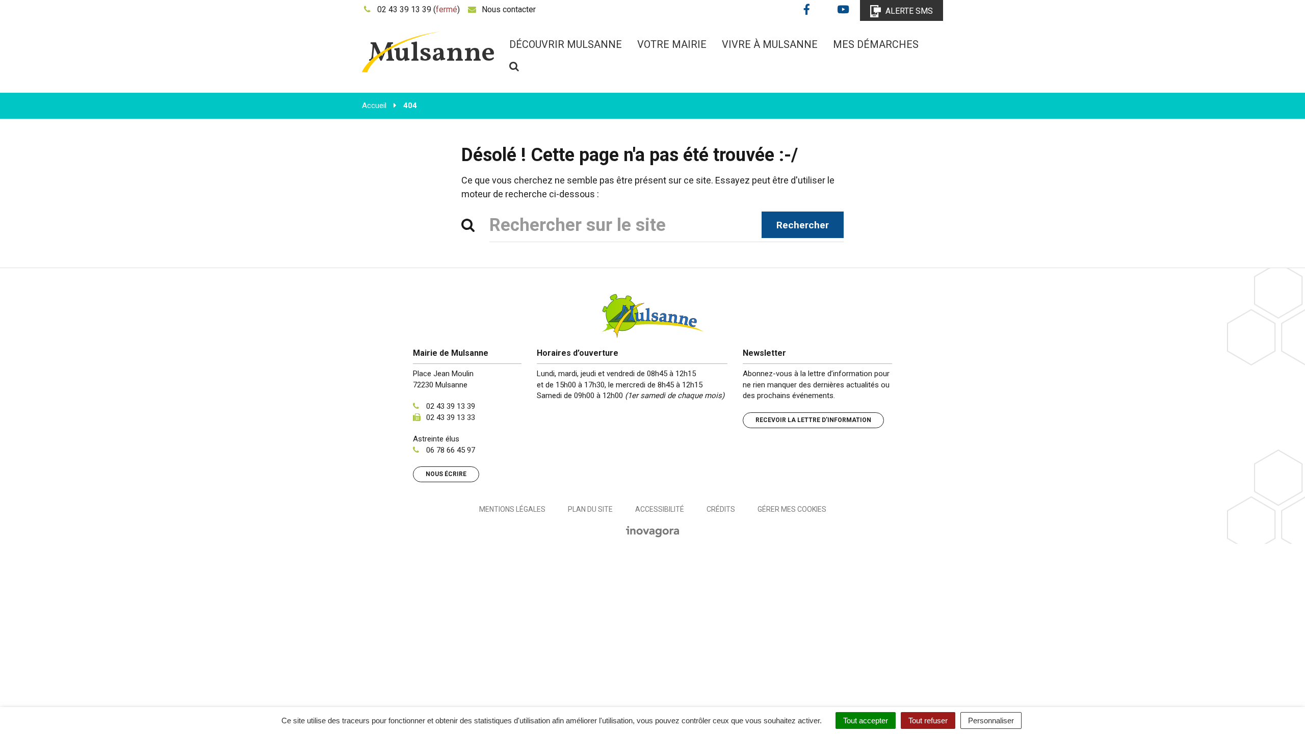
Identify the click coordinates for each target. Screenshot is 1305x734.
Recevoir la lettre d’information (813, 420)
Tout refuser (928, 720)
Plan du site (590, 509)
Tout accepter (865, 720)
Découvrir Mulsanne (565, 44)
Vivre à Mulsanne (770, 44)
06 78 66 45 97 (450, 450)
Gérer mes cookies (792, 509)
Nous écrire (446, 474)
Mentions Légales (512, 509)
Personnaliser (991, 720)
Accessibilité (659, 509)
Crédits (721, 509)
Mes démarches (876, 44)
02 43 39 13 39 (450, 406)
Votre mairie (672, 44)
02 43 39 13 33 (450, 417)
